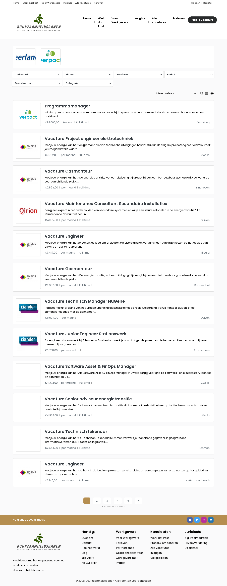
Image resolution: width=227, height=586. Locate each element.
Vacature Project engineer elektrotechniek (89, 138)
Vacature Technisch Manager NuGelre (85, 301)
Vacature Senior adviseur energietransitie (88, 399)
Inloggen (195, 2)
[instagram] (204, 520)
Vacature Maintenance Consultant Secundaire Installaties (106, 204)
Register (207, 2)
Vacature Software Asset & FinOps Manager (90, 366)
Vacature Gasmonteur (68, 171)
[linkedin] (211, 520)
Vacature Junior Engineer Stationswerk (85, 334)
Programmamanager (67, 106)
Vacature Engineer (64, 236)
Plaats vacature (202, 20)
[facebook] (190, 520)
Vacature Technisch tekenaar (76, 431)
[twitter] (197, 520)
